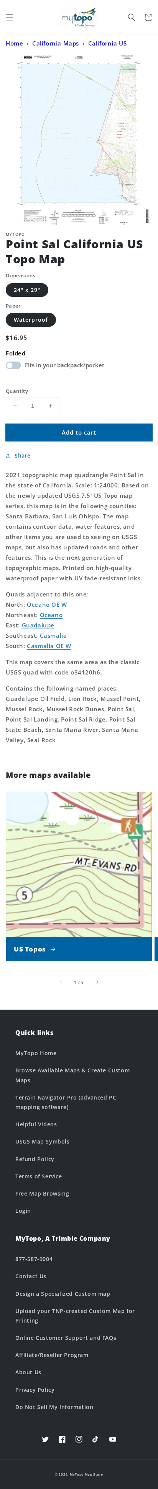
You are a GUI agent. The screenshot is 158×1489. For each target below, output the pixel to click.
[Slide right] (97, 982)
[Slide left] (61, 982)
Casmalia (53, 635)
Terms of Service (38, 1176)
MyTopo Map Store (86, 1474)
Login (23, 1210)
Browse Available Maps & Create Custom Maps (72, 1075)
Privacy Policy (34, 1389)
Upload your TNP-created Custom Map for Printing (75, 1315)
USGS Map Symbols (42, 1141)
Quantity (17, 391)
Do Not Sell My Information (54, 1407)
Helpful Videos (36, 1124)
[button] (9, 17)
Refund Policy (34, 1159)
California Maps (55, 43)
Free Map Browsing (42, 1193)
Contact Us (30, 1276)
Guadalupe (38, 625)
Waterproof (31, 319)
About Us (28, 1372)
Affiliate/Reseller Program (52, 1355)
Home (14, 43)
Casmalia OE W (49, 646)
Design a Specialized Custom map (62, 1293)
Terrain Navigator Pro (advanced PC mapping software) (65, 1102)
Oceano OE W (47, 604)
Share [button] (23, 455)
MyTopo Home (36, 1053)
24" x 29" (27, 289)
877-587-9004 (34, 1259)
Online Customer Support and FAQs (65, 1337)
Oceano (51, 615)
